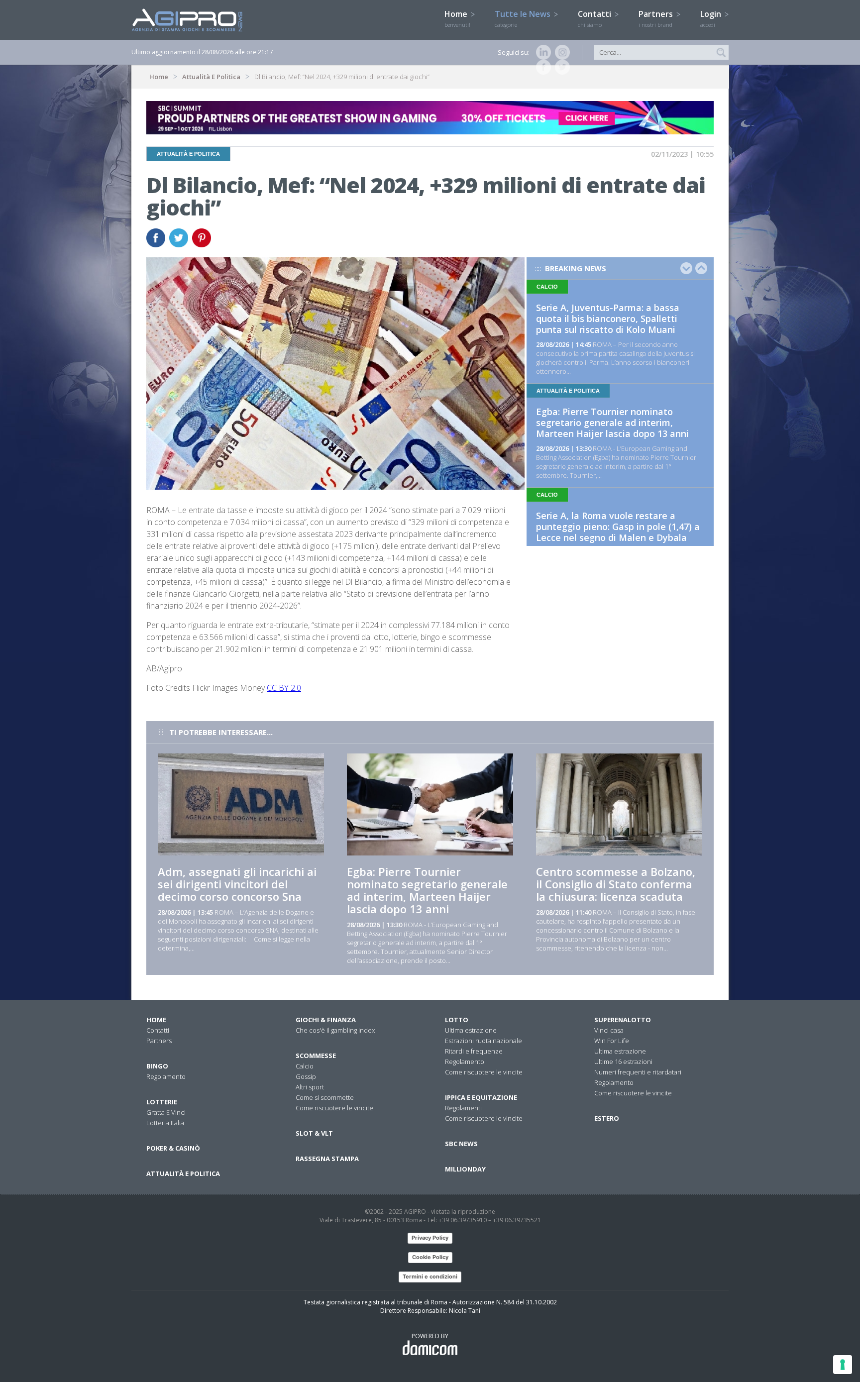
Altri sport (310, 1086)
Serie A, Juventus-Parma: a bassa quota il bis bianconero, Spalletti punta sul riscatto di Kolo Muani (607, 318)
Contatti (595, 18)
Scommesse (316, 1055)
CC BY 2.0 (284, 687)
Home (457, 18)
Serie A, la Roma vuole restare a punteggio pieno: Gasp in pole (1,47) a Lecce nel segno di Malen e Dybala (618, 526)
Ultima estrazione (471, 1030)
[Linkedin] (541, 52)
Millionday (465, 1169)
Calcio (305, 1066)
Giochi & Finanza (326, 1019)
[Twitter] (560, 67)
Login (711, 18)
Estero (606, 1118)
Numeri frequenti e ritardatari (637, 1071)
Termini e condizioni (430, 1276)
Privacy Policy (430, 1237)
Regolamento (166, 1076)
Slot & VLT (314, 1133)
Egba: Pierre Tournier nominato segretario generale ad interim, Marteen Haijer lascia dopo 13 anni (612, 422)
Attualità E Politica (211, 76)
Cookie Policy (430, 1257)
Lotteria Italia (165, 1122)
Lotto (456, 1019)
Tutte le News (523, 18)
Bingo (157, 1066)
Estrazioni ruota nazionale (483, 1040)
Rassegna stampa (327, 1158)
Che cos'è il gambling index (335, 1030)
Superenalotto (622, 1019)
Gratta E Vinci (166, 1112)
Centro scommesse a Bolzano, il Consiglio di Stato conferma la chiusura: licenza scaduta (615, 884)
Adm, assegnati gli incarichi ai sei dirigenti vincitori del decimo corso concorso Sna (237, 884)
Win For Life (611, 1040)
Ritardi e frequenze (474, 1051)
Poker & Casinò (173, 1148)
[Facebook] (541, 67)
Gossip (306, 1076)
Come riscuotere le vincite (334, 1107)
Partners (657, 18)
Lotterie (161, 1101)
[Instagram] (560, 52)
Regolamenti (463, 1107)
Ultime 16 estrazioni (623, 1061)
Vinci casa (609, 1030)
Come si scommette (325, 1097)
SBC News (461, 1143)
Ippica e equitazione (481, 1097)
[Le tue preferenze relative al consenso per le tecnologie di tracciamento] (842, 1364)
